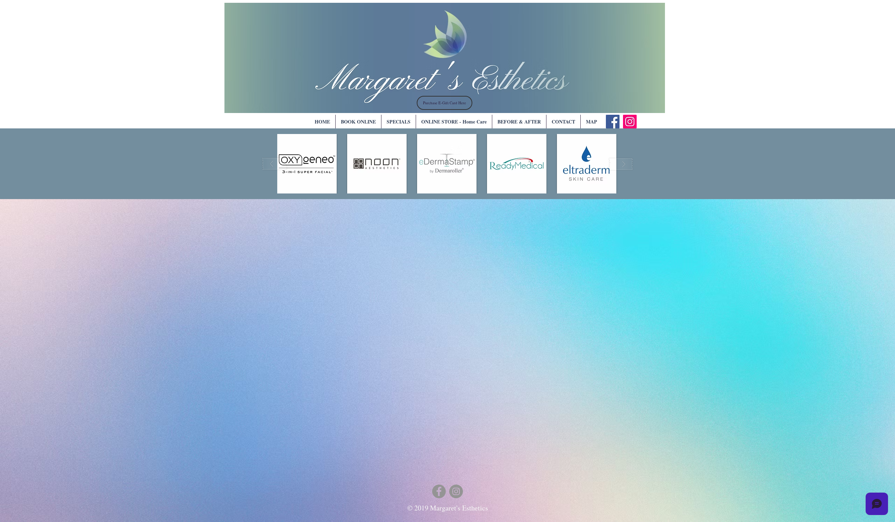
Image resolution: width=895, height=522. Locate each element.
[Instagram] (630, 121)
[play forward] (621, 164)
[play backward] (275, 164)
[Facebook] (613, 121)
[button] (307, 163)
